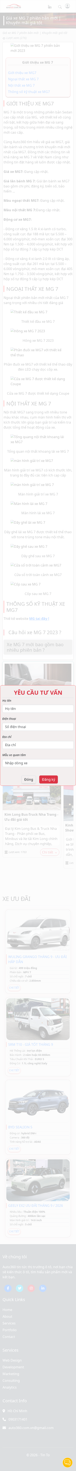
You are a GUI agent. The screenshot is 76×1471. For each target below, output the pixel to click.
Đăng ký (48, 779)
